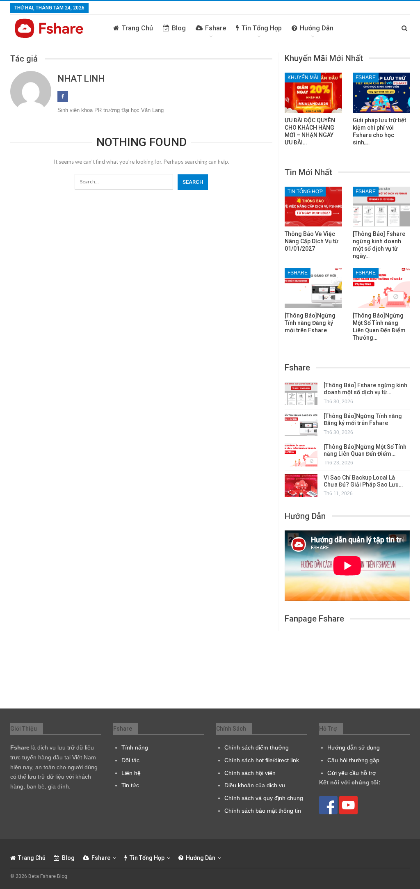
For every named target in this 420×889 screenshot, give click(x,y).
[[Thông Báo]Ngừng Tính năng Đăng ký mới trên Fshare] (313, 288)
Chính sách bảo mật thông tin (262, 810)
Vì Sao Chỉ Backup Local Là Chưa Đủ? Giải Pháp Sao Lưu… (363, 481)
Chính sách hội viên (250, 773)
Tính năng (134, 747)
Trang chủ (137, 28)
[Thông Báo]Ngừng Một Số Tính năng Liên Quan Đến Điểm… (365, 450)
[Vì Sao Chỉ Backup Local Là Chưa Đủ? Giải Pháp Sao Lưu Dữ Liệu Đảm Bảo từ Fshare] (301, 485)
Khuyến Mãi (303, 77)
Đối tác (130, 760)
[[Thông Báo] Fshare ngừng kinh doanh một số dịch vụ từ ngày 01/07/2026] (381, 207)
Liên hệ (131, 773)
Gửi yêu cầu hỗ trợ (351, 773)
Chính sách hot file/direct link (261, 760)
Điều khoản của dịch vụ (254, 785)
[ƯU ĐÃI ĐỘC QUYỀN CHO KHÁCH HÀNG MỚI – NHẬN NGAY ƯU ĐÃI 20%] (313, 93)
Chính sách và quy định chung (263, 798)
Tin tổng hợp (262, 28)
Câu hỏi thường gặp (353, 760)
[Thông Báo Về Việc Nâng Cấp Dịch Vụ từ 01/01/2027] (313, 207)
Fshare (215, 28)
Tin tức (130, 785)
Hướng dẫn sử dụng (353, 747)
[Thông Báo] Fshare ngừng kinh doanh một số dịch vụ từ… (365, 388)
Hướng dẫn (316, 28)
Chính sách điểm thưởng (256, 747)
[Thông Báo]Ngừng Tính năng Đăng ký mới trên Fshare (363, 419)
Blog (179, 28)
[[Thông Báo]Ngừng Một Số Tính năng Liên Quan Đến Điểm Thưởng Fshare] (381, 288)
